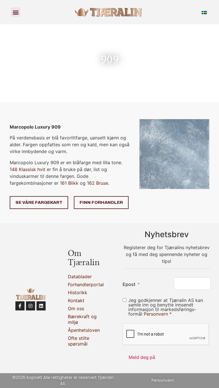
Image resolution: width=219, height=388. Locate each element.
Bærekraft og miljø (82, 319)
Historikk (77, 292)
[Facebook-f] (20, 305)
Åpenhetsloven (83, 330)
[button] (15, 12)
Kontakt (76, 300)
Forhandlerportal (83, 284)
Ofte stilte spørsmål (78, 341)
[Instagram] (30, 305)
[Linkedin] (41, 305)
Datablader (80, 276)
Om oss (76, 308)
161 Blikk (69, 183)
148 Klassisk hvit (27, 169)
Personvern (156, 314)
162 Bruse (97, 183)
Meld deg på (142, 357)
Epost (129, 284)
